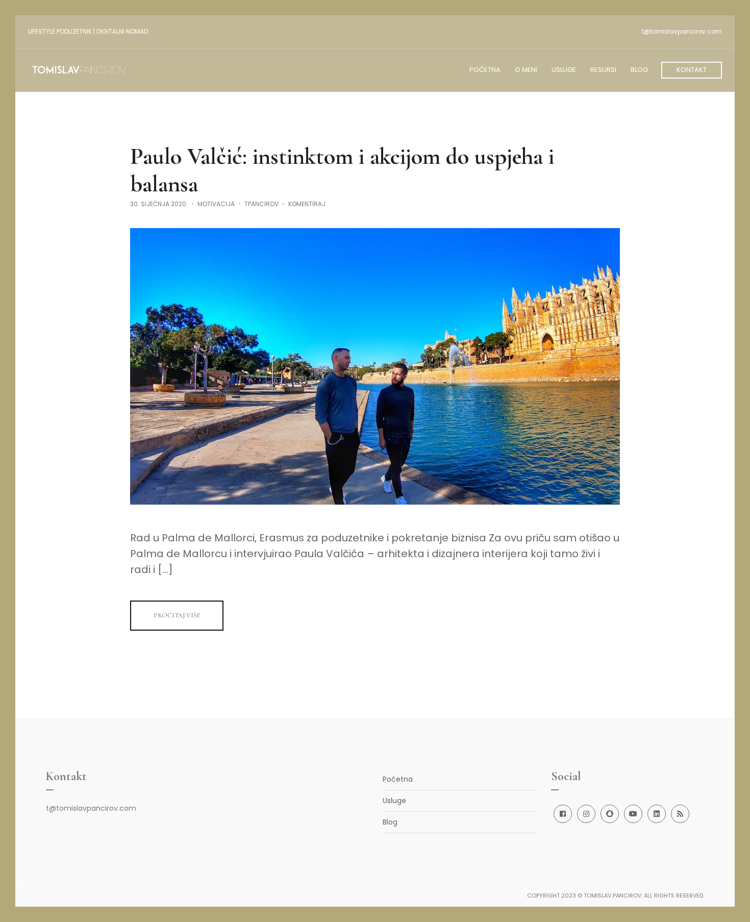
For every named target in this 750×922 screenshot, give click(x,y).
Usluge (394, 800)
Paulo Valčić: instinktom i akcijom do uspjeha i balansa (342, 170)
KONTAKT (692, 69)
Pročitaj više (177, 615)
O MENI (526, 69)
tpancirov (261, 204)
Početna (398, 779)
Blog (390, 822)
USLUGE (564, 69)
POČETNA (485, 69)
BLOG (639, 69)
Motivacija (216, 204)
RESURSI (603, 69)
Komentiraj (307, 204)
